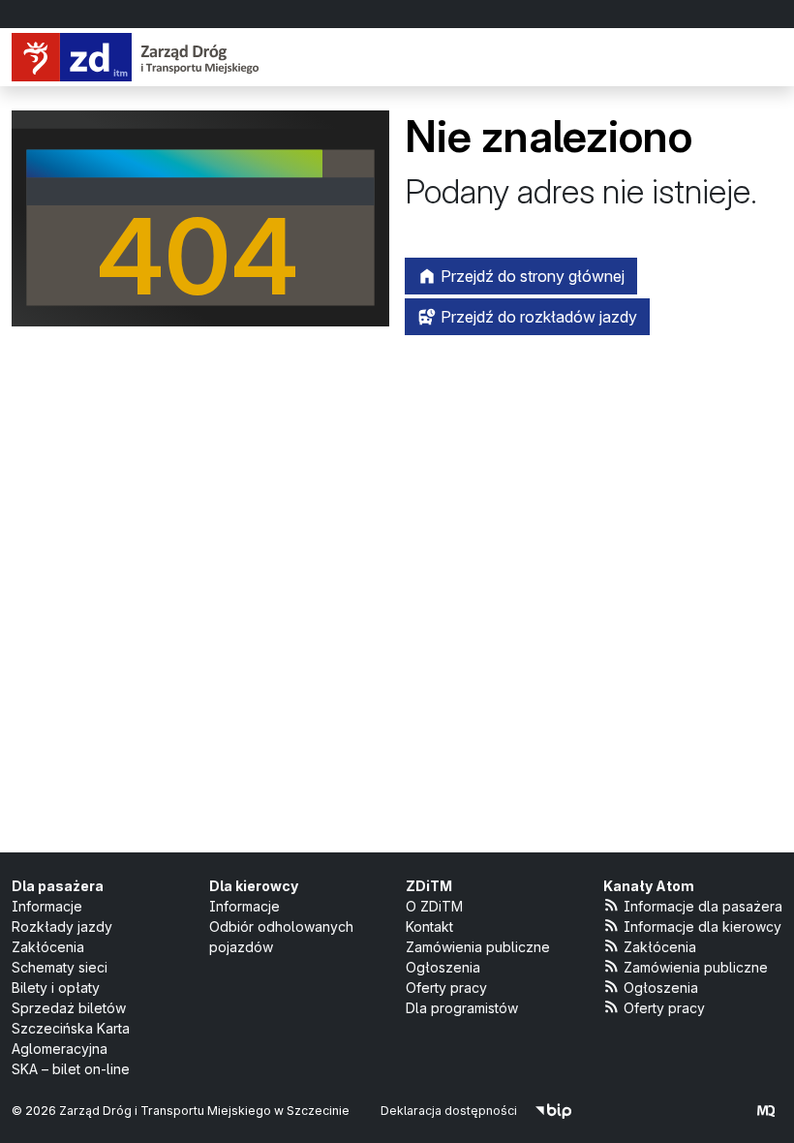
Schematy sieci (59, 967)
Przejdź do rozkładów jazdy (537, 316)
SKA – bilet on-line (71, 1069)
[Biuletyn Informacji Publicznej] (553, 1110)
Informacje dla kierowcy (702, 926)
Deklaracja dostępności (449, 1110)
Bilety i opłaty (56, 987)
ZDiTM (429, 886)
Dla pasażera (58, 886)
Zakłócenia (48, 947)
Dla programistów (462, 1008)
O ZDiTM (434, 906)
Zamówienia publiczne (478, 947)
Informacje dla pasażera (703, 906)
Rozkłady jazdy (62, 926)
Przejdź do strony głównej (531, 276)
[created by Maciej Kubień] (766, 1110)
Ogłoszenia (443, 967)
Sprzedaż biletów (69, 1008)
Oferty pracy (446, 987)
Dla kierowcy (253, 886)
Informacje (47, 906)
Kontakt (429, 926)
